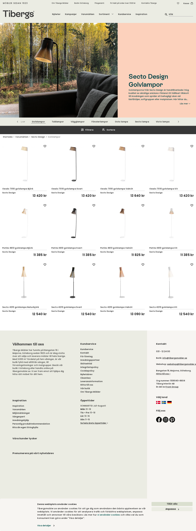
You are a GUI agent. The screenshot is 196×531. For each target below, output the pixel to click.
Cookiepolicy (87, 370)
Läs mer (184, 104)
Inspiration (141, 14)
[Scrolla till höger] (178, 122)
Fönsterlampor (100, 121)
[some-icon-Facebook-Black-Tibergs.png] (159, 419)
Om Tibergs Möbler (60, 3)
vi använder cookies (108, 515)
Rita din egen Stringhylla (25, 427)
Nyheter (56, 14)
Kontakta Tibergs (149, 3)
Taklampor (58, 121)
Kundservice (124, 14)
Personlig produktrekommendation (31, 423)
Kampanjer (71, 14)
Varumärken (87, 14)
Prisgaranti (99, 3)
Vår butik (85, 388)
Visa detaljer (44, 525)
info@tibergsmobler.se (174, 358)
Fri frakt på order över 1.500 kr (122, 3)
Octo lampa (121, 121)
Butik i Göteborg (81, 3)
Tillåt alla (172, 503)
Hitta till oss (86, 384)
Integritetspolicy (89, 367)
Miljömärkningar (21, 413)
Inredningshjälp (20, 420)
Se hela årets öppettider (93, 423)
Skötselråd (86, 363)
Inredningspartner (90, 360)
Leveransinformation (91, 381)
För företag (86, 356)
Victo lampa (162, 121)
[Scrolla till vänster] (17, 122)
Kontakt (84, 352)
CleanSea (85, 378)
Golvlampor (38, 121)
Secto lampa (142, 121)
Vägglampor (78, 121)
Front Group (172, 386)
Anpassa (170, 509)
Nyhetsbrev (86, 374)
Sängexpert (18, 416)
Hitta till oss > (163, 373)
